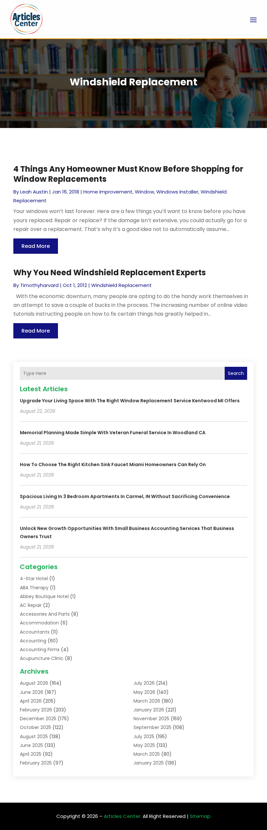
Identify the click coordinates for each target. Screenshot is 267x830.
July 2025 (144, 736)
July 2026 (144, 683)
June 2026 (31, 692)
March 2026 (147, 701)
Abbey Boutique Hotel (44, 596)
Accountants (34, 632)
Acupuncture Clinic (41, 658)
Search (236, 373)
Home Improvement (108, 191)
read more (35, 246)
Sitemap (200, 816)
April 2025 (30, 754)
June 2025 (31, 745)
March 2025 (147, 754)
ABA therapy (34, 587)
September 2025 (152, 727)
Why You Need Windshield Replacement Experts (109, 272)
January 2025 (149, 763)
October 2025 (35, 727)
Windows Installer (177, 191)
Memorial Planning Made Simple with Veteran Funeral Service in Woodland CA (112, 432)
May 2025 (144, 745)
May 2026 (144, 692)
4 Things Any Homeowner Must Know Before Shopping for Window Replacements (128, 174)
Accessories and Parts (45, 614)
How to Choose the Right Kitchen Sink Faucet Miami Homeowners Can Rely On (113, 464)
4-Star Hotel (34, 578)
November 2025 (151, 718)
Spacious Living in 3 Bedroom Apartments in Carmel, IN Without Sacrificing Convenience (125, 496)
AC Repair (31, 605)
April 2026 (31, 701)
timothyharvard (39, 285)
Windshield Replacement (121, 285)
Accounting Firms (40, 649)
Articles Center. (122, 816)
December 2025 (38, 718)
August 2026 (34, 683)
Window (144, 191)
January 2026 (149, 710)
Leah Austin (34, 191)
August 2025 (34, 736)
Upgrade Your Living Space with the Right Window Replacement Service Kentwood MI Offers (130, 400)
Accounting (33, 640)
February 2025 (36, 763)
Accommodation (39, 623)
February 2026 (36, 710)
